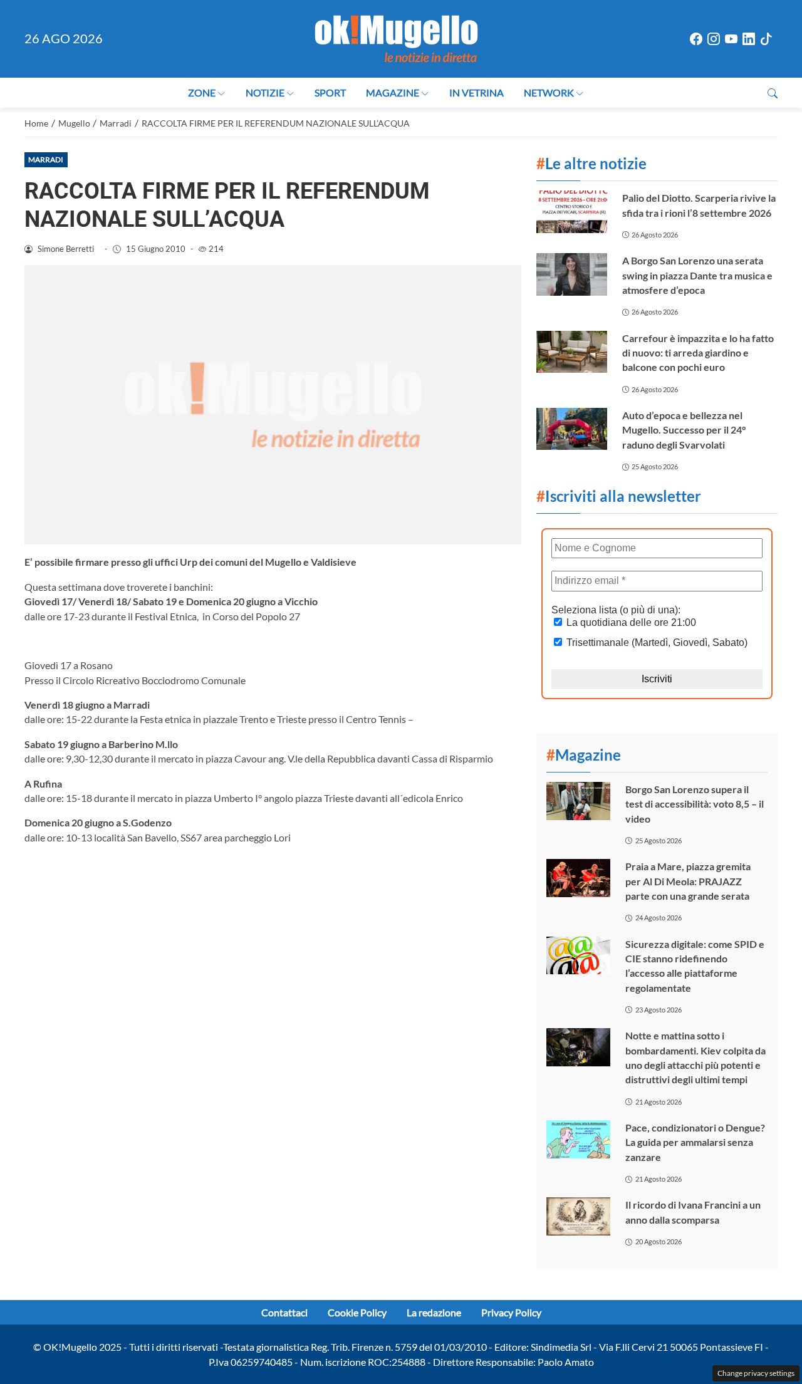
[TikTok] (766, 39)
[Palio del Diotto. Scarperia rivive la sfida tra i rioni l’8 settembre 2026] (571, 211)
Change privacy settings (755, 1373)
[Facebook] (696, 39)
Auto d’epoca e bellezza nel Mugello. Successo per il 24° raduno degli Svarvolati (684, 429)
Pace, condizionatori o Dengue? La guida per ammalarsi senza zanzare (695, 1142)
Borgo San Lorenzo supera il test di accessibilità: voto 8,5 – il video (694, 804)
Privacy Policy (511, 1312)
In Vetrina (476, 92)
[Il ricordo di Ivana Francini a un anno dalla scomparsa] (578, 1216)
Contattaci (284, 1312)
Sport (330, 92)
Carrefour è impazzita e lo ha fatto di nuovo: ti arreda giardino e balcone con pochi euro (698, 352)
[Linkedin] (748, 39)
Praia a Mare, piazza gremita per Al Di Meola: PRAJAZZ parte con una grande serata (688, 881)
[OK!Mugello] (396, 37)
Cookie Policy (357, 1312)
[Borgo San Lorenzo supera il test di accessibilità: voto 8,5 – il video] (578, 801)
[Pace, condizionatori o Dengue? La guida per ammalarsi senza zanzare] (578, 1139)
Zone (202, 92)
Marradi (45, 159)
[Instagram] (713, 39)
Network (549, 92)
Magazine (392, 92)
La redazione (434, 1312)
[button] (773, 93)
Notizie (265, 92)
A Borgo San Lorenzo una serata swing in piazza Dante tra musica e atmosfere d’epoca (697, 275)
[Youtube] (731, 39)
